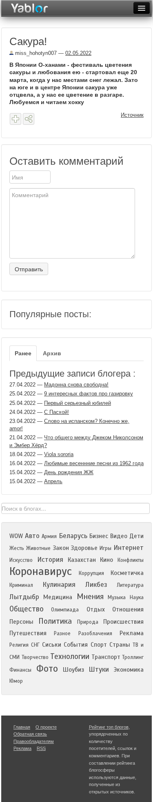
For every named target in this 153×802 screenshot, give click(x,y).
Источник (132, 115)
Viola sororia (58, 454)
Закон (61, 548)
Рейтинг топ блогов (109, 727)
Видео (118, 536)
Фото (47, 669)
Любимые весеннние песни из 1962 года (94, 463)
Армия (49, 536)
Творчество (35, 657)
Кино (106, 559)
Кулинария (58, 584)
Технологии (69, 656)
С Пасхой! (56, 412)
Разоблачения (95, 633)
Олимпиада (65, 610)
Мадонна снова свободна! (76, 385)
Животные (38, 548)
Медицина (57, 597)
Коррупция (91, 573)
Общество (26, 608)
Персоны (21, 621)
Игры (105, 548)
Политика (55, 621)
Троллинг (133, 657)
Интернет (128, 547)
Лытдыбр (24, 597)
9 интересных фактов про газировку (88, 394)
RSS (41, 748)
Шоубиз (73, 669)
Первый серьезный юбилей (77, 403)
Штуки (99, 669)
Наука (137, 597)
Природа (87, 622)
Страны (119, 644)
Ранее (23, 353)
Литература (130, 585)
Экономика (129, 669)
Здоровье (84, 548)
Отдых (95, 609)
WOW (16, 536)
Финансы (20, 670)
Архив (52, 353)
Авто (32, 536)
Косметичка (127, 573)
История (50, 559)
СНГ (35, 645)
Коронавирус (40, 571)
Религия (19, 645)
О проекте (46, 727)
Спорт (99, 644)
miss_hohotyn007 (35, 53)
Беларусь (73, 536)
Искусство (21, 560)
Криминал (21, 585)
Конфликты (131, 560)
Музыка (117, 597)
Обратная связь (30, 734)
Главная (21, 727)
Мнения (90, 596)
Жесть (16, 548)
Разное (62, 633)
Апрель (53, 481)
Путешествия (28, 633)
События (76, 644)
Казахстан (82, 559)
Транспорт (105, 657)
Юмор (16, 681)
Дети (136, 536)
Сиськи (51, 644)
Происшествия (123, 621)
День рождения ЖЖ (68, 472)
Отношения (128, 609)
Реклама (132, 633)
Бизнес (98, 536)
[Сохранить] (15, 119)
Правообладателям (33, 741)
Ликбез (96, 584)
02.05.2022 (78, 53)
